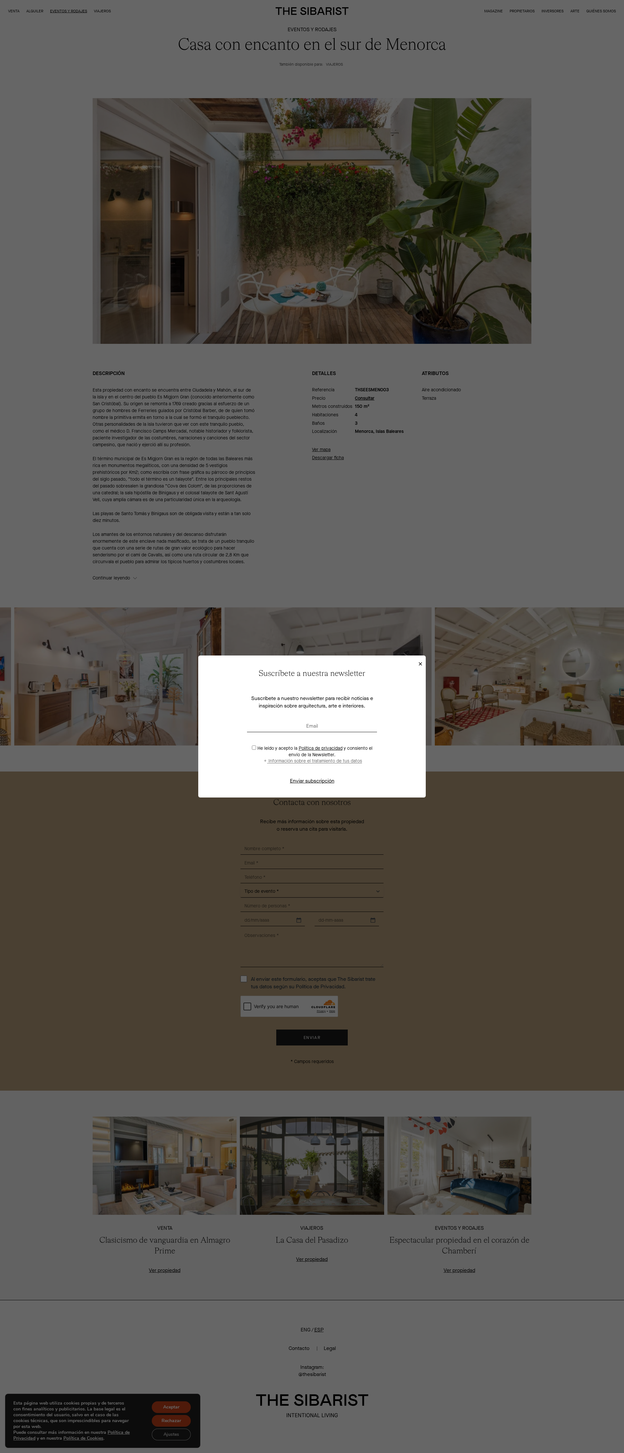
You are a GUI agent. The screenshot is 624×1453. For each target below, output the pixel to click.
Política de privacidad (321, 748)
